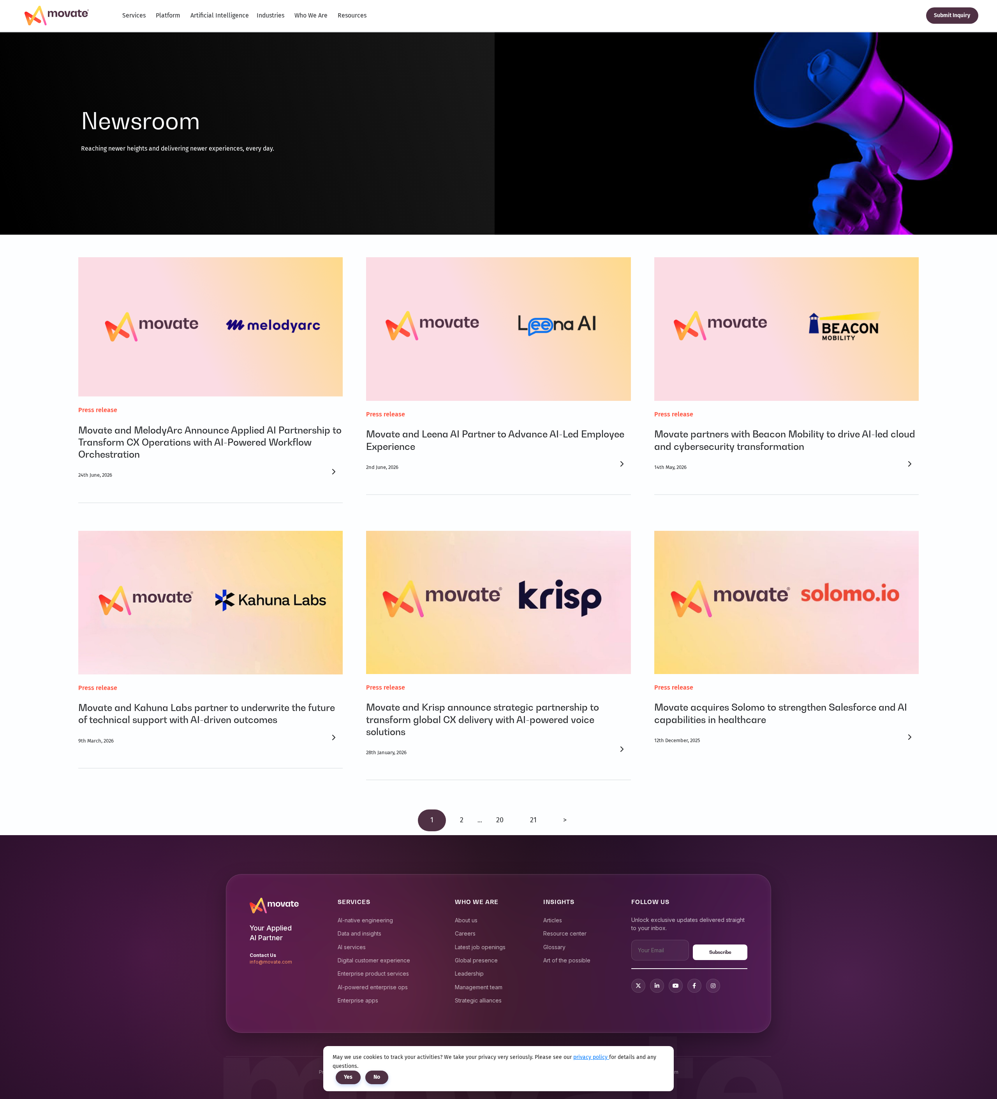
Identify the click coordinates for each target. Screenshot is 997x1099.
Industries (270, 15)
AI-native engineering (365, 920)
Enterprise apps (358, 1000)
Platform (168, 15)
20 (500, 820)
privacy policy (591, 1057)
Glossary (554, 947)
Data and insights (359, 933)
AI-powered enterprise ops (373, 987)
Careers (465, 933)
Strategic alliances (478, 1000)
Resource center (565, 933)
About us (466, 920)
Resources (352, 15)
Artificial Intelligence (219, 15)
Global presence (476, 960)
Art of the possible (566, 960)
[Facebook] (694, 986)
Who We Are (311, 15)
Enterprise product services (373, 973)
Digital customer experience (374, 960)
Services (134, 15)
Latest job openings (480, 947)
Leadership (469, 973)
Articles (552, 920)
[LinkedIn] (657, 986)
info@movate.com (271, 962)
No (376, 1077)
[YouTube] (676, 986)
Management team (478, 987)
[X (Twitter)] (638, 986)
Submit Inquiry (952, 15)
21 (533, 820)
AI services (352, 947)
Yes (348, 1077)
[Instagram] (713, 986)
